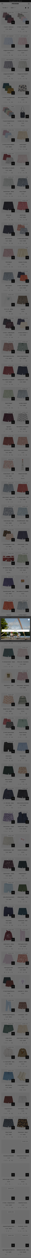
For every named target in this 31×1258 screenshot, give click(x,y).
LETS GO (15, 630)
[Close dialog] (29, 619)
